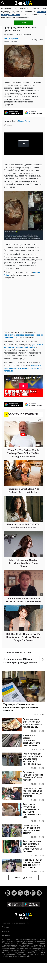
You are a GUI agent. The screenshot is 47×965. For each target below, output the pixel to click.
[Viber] (20, 893)
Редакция (6, 931)
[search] (3, 3)
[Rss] (7, 893)
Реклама (5, 927)
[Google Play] (31, 904)
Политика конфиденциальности (15, 923)
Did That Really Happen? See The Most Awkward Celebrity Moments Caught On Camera (23, 637)
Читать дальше (23, 877)
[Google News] (26, 893)
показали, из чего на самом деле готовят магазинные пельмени (23, 368)
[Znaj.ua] (23, 3)
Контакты (6, 936)
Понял (23, 23)
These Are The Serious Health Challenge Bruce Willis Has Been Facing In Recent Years (23, 453)
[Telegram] (14, 893)
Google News (24, 120)
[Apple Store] (15, 904)
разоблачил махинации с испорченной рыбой (23, 346)
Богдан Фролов (11, 38)
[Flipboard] (33, 893)
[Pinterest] (39, 893)
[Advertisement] (23, 305)
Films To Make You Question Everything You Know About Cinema (23, 563)
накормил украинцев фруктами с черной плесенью (23, 336)
